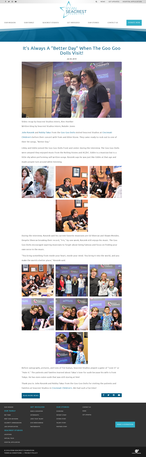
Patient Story (61, 415)
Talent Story (61, 422)
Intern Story (61, 419)
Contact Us (87, 407)
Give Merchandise (36, 422)
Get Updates (87, 415)
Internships (34, 415)
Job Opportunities (11, 426)
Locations (8, 434)
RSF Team (7, 415)
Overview (59, 411)
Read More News (31, 395)
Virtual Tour (9, 438)
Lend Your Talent (36, 419)
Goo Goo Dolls (68, 132)
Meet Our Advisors (11, 419)
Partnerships (35, 426)
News (84, 411)
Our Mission (8, 407)
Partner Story (61, 426)
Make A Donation (36, 411)
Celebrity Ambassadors (13, 422)
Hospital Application (12, 442)
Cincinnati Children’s (62, 388)
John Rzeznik (28, 132)
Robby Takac (45, 132)
